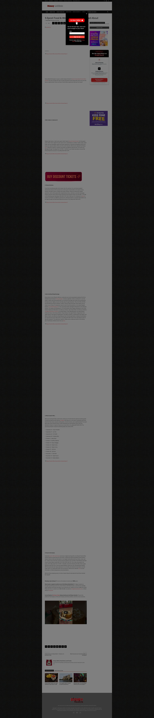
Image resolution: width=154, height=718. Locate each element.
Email (70, 31)
